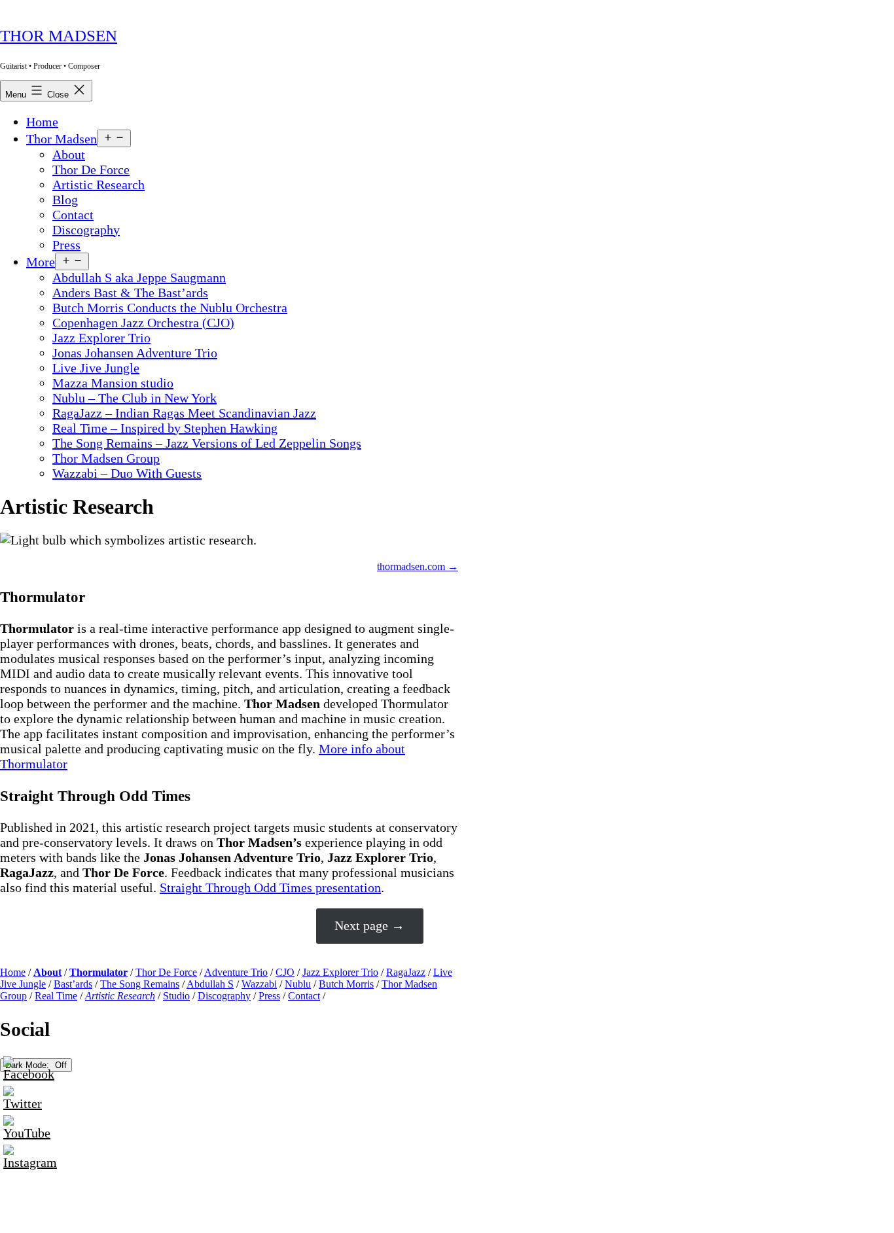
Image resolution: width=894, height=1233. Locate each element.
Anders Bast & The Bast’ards (130, 292)
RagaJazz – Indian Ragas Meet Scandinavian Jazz (184, 413)
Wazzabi (259, 984)
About (68, 154)
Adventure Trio (236, 972)
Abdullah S (210, 984)
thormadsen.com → (417, 566)
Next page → (369, 925)
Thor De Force (91, 169)
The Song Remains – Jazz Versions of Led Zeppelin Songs (206, 443)
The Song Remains (139, 984)
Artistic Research (98, 184)
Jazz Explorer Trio (101, 338)
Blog (65, 199)
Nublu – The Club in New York (134, 398)
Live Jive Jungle (95, 368)
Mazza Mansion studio (112, 383)
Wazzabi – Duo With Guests (127, 473)
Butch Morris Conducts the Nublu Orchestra (169, 307)
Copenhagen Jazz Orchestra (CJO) (143, 322)
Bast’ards (73, 984)
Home (42, 122)
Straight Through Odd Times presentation (270, 887)
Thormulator (98, 972)
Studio (176, 995)
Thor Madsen (58, 36)
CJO (285, 972)
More (40, 262)
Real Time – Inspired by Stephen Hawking (164, 428)
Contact (73, 214)
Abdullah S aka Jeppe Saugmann (139, 277)
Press (66, 245)
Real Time (56, 995)
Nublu (298, 984)
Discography (86, 230)
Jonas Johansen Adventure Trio (134, 353)
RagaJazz (405, 972)
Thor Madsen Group (106, 458)
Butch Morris (346, 984)
